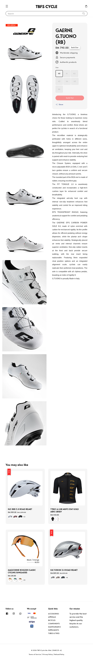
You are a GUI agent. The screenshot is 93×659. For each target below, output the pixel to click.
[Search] (83, 13)
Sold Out (70, 98)
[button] (6, 6)
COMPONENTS (54, 624)
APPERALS (52, 617)
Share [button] (61, 104)
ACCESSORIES (53, 614)
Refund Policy (59, 654)
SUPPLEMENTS (53, 630)
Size (57, 67)
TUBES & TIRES (53, 633)
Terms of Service (35, 654)
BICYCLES (51, 620)
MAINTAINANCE (54, 627)
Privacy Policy (48, 654)
